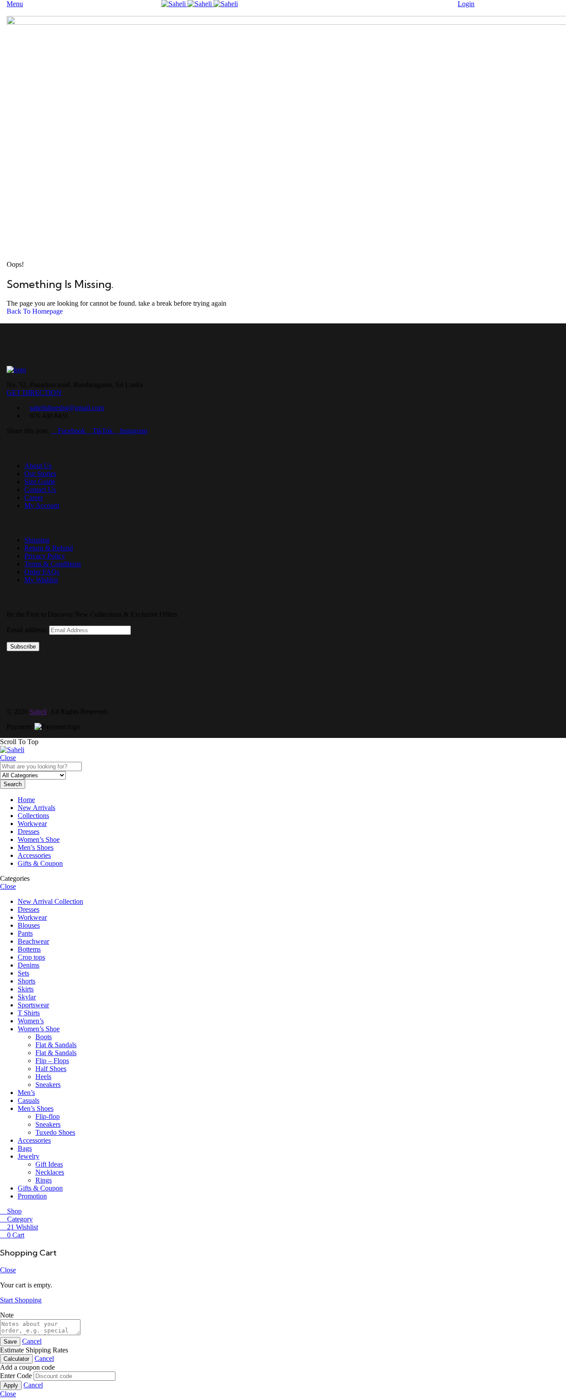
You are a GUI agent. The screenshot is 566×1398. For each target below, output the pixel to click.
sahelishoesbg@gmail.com (67, 407)
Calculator (16, 1359)
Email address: (28, 630)
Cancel (32, 1341)
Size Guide (39, 481)
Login (466, 4)
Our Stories (40, 473)
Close (8, 757)
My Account (41, 505)
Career (33, 497)
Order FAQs (41, 572)
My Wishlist (41, 580)
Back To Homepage (35, 311)
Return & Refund (48, 548)
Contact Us (40, 489)
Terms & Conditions (52, 564)
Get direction (34, 392)
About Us (38, 465)
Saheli (38, 711)
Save (10, 1341)
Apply (11, 1385)
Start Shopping (21, 1300)
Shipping (37, 540)
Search (13, 784)
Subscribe (23, 646)
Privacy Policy (44, 556)
